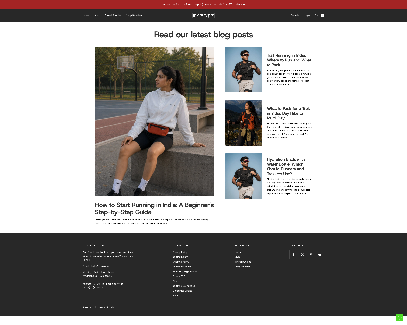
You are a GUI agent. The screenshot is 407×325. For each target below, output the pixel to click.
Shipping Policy (181, 261)
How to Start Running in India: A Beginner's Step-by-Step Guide (154, 208)
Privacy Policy (180, 252)
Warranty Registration (185, 271)
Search (295, 15)
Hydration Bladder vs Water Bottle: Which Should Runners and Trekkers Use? (286, 167)
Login (307, 15)
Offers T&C (179, 276)
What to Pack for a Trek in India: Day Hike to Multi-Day (288, 113)
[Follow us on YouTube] (320, 254)
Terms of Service (182, 266)
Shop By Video (134, 15)
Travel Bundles (113, 15)
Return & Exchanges (184, 286)
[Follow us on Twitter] (302, 254)
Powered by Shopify (104, 307)
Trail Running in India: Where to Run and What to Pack (289, 60)
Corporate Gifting (182, 290)
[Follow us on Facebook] (293, 254)
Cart (319, 15)
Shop (97, 15)
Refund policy (180, 257)
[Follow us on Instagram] (311, 254)
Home (86, 15)
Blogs (175, 295)
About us (178, 281)
